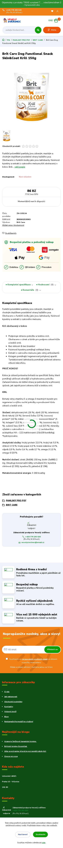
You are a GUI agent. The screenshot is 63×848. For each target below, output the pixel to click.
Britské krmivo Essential (15, 746)
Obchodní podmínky (13, 701)
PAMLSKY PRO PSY (21, 40)
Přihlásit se (52, 649)
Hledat (38, 30)
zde (43, 842)
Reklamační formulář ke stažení (18, 721)
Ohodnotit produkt (11, 146)
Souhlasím (40, 834)
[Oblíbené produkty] (52, 11)
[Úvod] (12, 20)
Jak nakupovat (10, 696)
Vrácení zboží (10, 711)
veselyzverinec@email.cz (32, 542)
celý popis (20, 166)
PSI (8, 40)
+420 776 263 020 (14, 10)
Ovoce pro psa (11, 756)
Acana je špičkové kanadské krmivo (20, 741)
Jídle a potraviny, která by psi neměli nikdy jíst (25, 751)
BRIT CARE (38, 40)
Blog (6, 716)
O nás (6, 691)
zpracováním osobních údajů (35, 659)
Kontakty (8, 706)
